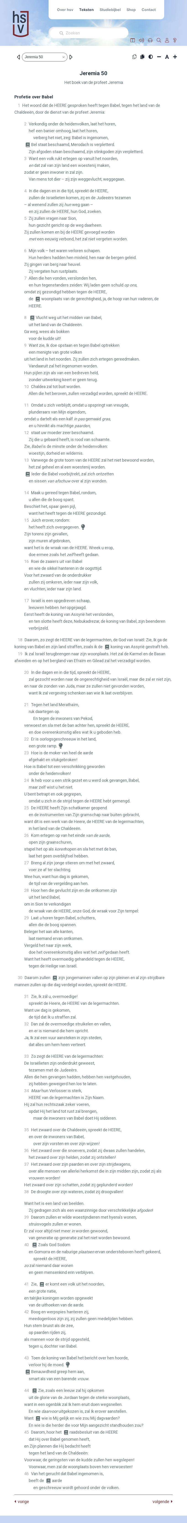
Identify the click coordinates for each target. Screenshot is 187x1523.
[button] (132, 40)
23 (26, 752)
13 (26, 460)
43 (26, 1357)
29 (26, 917)
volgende (162, 1501)
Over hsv (65, 9)
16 (26, 561)
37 (26, 1164)
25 (26, 807)
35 (26, 1129)
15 (26, 520)
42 (26, 1311)
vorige (22, 1501)
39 (26, 1217)
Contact (149, 9)
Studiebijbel (110, 9)
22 (26, 739)
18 (20, 639)
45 (26, 1432)
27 (26, 862)
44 (26, 1390)
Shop (131, 9)
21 (26, 704)
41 (26, 1284)
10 (26, 386)
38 (26, 1191)
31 (26, 996)
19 (20, 653)
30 (20, 977)
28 (26, 890)
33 (26, 1056)
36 (26, 1150)
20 (26, 672)
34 (26, 1090)
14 (26, 492)
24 (26, 780)
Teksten (86, 9)
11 (26, 405)
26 (26, 835)
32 (26, 1024)
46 (26, 1473)
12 (26, 432)
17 (26, 600)
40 (26, 1244)
